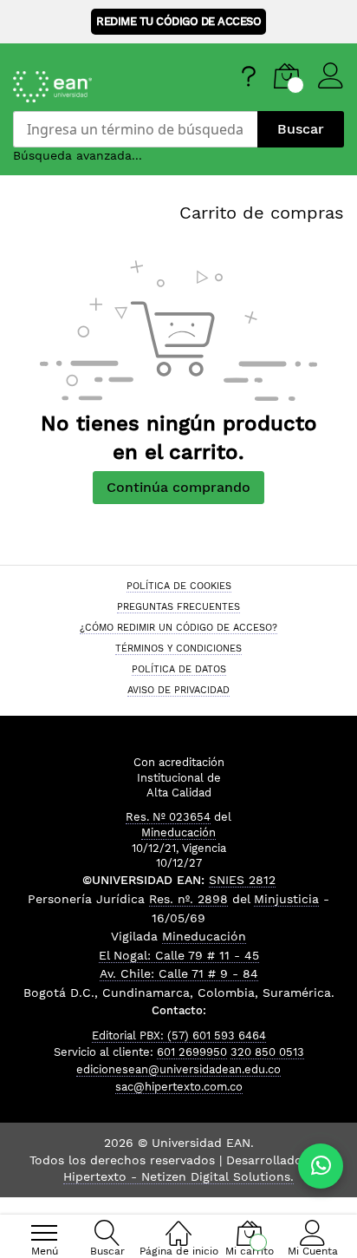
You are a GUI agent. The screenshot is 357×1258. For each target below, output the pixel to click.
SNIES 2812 (242, 880)
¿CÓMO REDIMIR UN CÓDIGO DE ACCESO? (178, 627)
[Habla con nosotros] (320, 1166)
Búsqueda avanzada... (77, 155)
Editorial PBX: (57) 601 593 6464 (179, 1035)
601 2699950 (192, 1051)
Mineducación (178, 832)
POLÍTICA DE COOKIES (179, 586)
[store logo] (95, 86)
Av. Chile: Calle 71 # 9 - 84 (179, 973)
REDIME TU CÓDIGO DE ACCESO (178, 21)
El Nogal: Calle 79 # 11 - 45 (179, 955)
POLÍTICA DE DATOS (179, 669)
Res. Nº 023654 (168, 816)
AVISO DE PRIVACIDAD (178, 690)
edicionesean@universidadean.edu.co (178, 1069)
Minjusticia (286, 899)
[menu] (44, 1233)
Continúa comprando (178, 487)
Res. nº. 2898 (188, 899)
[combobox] (135, 129)
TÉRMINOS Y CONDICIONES (178, 648)
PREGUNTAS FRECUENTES (178, 606)
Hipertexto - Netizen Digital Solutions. (178, 1176)
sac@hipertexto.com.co (179, 1086)
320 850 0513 (267, 1051)
